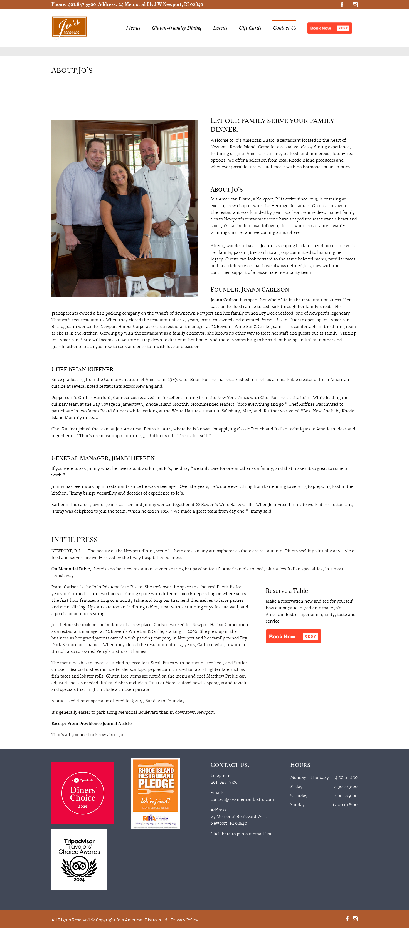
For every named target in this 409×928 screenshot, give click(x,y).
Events (220, 27)
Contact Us (284, 27)
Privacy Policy (184, 920)
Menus (133, 27)
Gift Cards (250, 27)
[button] (329, 28)
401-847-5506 (224, 782)
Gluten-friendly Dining (176, 27)
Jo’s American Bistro (122, 587)
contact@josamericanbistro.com (242, 799)
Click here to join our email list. (242, 834)
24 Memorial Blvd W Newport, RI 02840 (161, 4)
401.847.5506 (82, 4)
